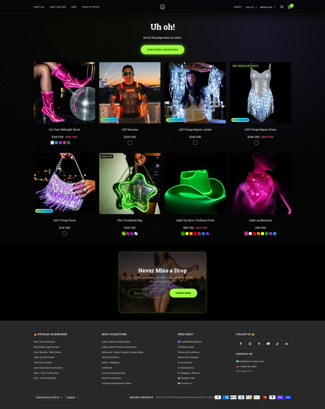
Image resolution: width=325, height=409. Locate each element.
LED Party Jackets (43, 362)
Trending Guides (186, 347)
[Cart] (289, 7)
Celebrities (107, 367)
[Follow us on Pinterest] (259, 343)
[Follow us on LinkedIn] (286, 343)
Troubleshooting (186, 367)
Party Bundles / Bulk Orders (47, 352)
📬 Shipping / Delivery (189, 373)
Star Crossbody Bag (129, 220)
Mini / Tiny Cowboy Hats (46, 373)
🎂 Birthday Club (186, 378)
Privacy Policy (185, 362)
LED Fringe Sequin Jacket (195, 129)
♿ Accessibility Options (190, 341)
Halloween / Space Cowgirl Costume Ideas (122, 352)
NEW (74, 7)
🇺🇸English (266, 7)
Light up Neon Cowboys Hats (116, 341)
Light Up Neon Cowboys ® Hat (195, 220)
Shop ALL (39, 7)
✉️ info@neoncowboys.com (250, 361)
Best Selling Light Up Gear (46, 347)
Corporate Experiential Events (116, 383)
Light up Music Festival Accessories (119, 347)
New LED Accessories (44, 341)
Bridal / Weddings (111, 362)
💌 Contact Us (184, 383)
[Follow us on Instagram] (250, 343)
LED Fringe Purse (64, 220)
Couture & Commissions (114, 373)
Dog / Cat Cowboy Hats (45, 378)
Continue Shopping (162, 49)
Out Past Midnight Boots (64, 129)
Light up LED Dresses (44, 357)
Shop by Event (91, 7)
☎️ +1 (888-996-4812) (246, 366)
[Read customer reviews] (64, 133)
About (238, 7)
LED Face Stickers (110, 357)
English (71, 397)
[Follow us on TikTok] (277, 343)
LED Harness (130, 129)
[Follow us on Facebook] (240, 343)
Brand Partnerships (111, 378)
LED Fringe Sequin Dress (260, 129)
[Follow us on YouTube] (268, 343)
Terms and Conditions (189, 352)
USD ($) (250, 7)
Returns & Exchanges (188, 357)
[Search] (282, 6)
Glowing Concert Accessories (48, 367)
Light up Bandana (260, 220)
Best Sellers (58, 7)
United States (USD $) (47, 397)
